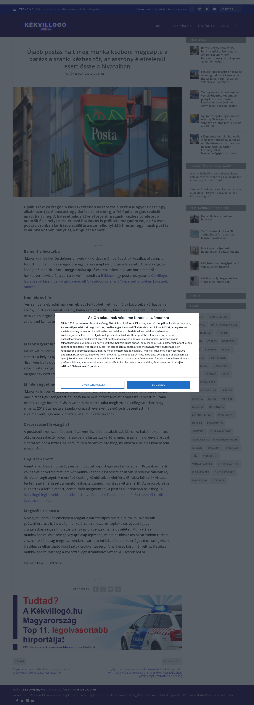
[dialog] (127, 352)
